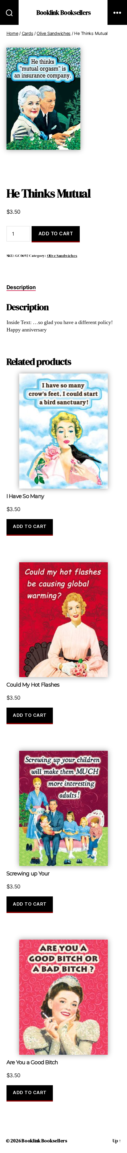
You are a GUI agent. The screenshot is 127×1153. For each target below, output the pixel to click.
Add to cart (55, 233)
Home (12, 33)
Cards (27, 33)
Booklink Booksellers (63, 12)
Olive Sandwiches (54, 33)
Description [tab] (21, 287)
